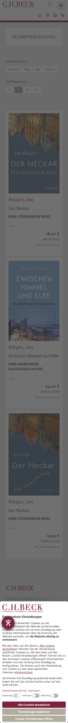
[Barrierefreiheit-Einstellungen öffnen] (8, 622)
